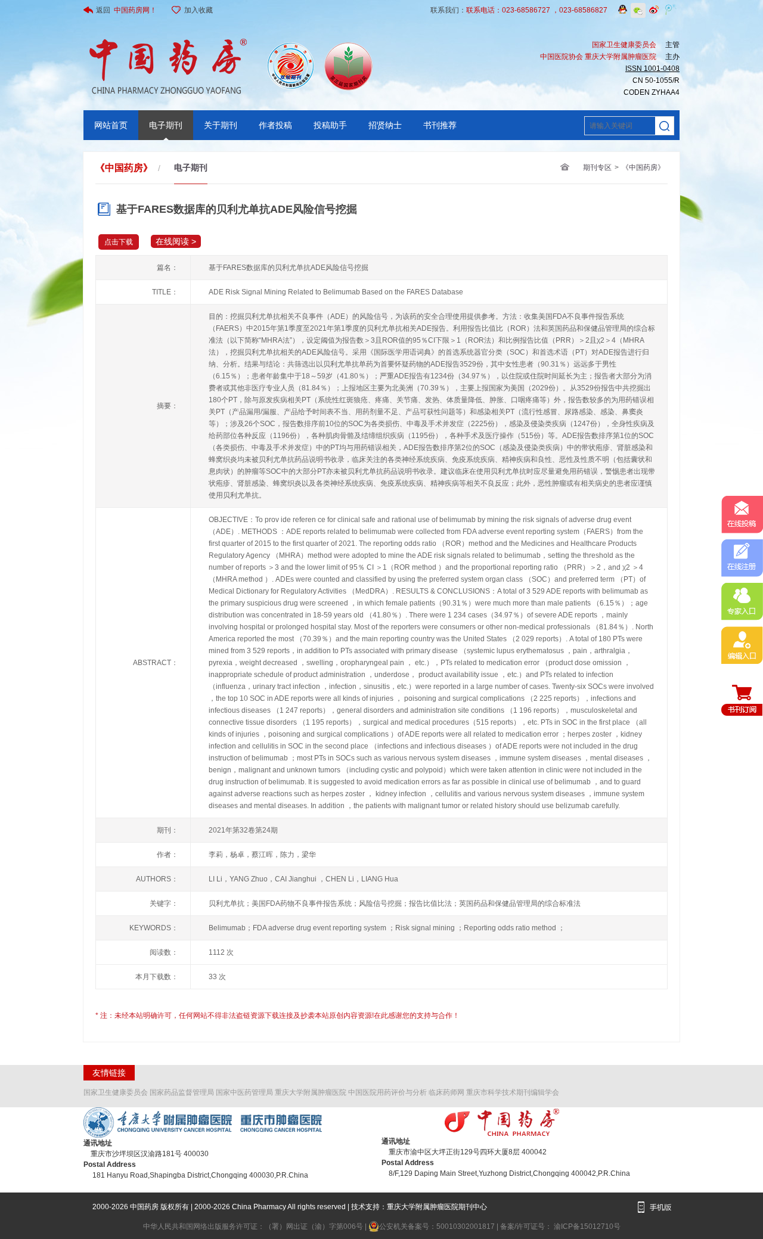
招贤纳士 (385, 125)
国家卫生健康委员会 (115, 1092)
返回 (126, 10)
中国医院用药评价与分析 (387, 1092)
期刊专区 (597, 167)
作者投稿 (275, 125)
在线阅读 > (176, 241)
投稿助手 (330, 125)
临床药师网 (446, 1092)
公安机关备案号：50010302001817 (438, 1226)
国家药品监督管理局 (182, 1092)
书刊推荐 (440, 125)
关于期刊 (220, 125)
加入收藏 (198, 10)
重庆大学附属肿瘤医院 (310, 1092)
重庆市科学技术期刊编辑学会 (512, 1092)
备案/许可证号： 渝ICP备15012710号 (560, 1226)
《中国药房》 (643, 167)
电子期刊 (165, 125)
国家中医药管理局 (244, 1092)
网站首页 (111, 125)
